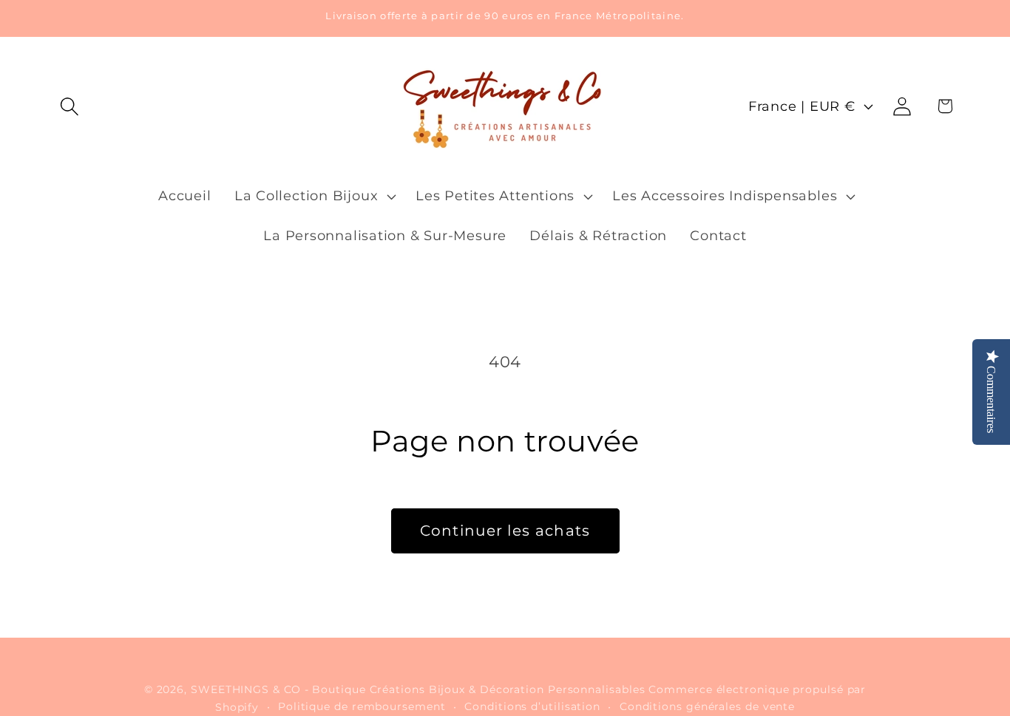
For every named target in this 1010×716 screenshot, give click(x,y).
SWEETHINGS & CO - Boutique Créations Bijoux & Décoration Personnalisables (418, 689)
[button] (69, 106)
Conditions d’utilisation (532, 706)
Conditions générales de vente (707, 706)
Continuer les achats (505, 530)
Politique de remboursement (362, 706)
